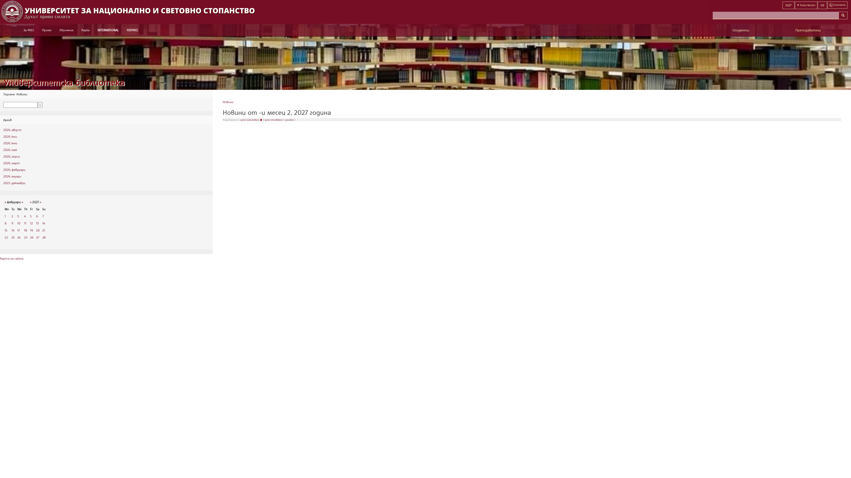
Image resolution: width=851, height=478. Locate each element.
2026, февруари (14, 170)
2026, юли (10, 136)
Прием (46, 30)
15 (6, 230)
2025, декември (14, 183)
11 (25, 223)
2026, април (11, 156)
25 (25, 237)
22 (6, 237)
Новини (228, 102)
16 (13, 230)
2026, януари (12, 176)
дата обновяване (274, 119)
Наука (85, 30)
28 (44, 237)
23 (13, 237)
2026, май (10, 150)
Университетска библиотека (64, 82)
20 (38, 230)
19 (31, 230)
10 (18, 223)
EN (822, 5)
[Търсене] (843, 15)
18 (25, 230)
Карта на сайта (11, 258)
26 (31, 237)
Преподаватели (808, 30)
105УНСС (132, 30)
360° (788, 5)
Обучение (66, 30)
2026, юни (10, 143)
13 (37, 223)
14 (43, 223)
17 (18, 230)
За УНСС (28, 30)
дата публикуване (250, 119)
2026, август (12, 130)
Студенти (740, 30)
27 (37, 237)
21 (43, 230)
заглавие (290, 119)
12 (31, 223)
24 (18, 237)
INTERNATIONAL (108, 30)
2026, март (11, 163)
